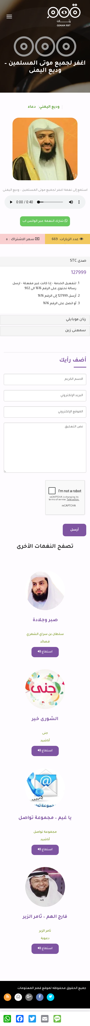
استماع (46, 652)
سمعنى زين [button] (75, 331)
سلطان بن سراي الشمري (45, 634)
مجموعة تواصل (45, 832)
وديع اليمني (49, 107)
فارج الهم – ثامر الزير (45, 917)
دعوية (45, 938)
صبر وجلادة (45, 620)
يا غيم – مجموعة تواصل (45, 818)
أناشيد (45, 741)
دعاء (32, 107)
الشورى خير (45, 719)
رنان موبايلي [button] (76, 320)
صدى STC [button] (78, 261)
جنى (45, 733)
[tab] (45, 261)
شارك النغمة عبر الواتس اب (43, 221)
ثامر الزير (45, 931)
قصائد (45, 642)
